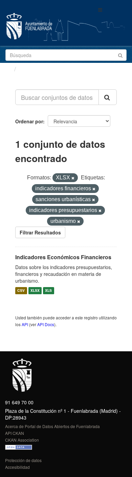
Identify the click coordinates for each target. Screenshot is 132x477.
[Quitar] (72, 178)
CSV (21, 290)
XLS (48, 290)
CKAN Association (22, 440)
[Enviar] (120, 54)
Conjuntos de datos (47, 69)
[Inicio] (8, 68)
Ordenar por (29, 121)
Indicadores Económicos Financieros (63, 257)
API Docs (45, 324)
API (25, 324)
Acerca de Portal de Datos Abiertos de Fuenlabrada (52, 426)
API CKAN (14, 433)
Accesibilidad (17, 467)
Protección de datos (23, 460)
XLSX (35, 290)
